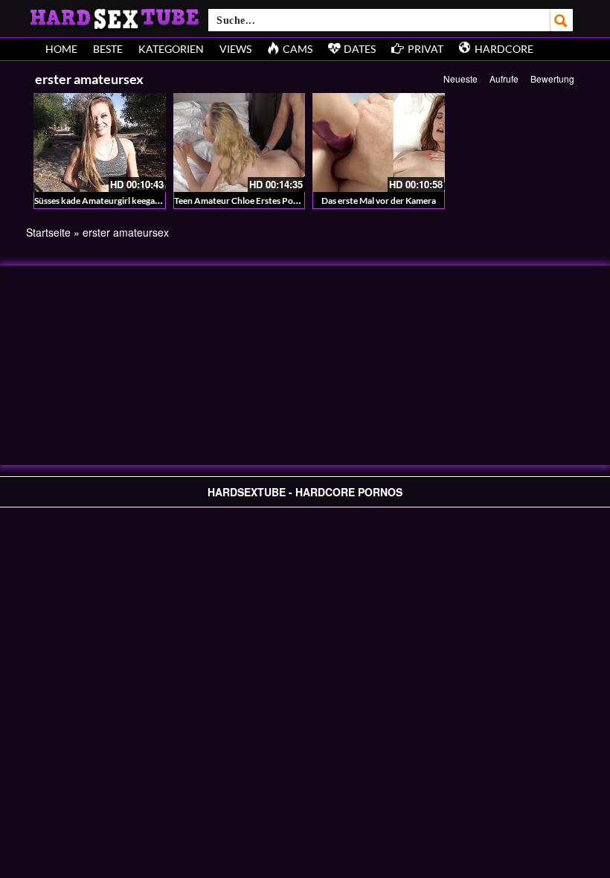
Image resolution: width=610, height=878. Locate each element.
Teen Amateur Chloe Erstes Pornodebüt (252, 200)
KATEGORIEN (171, 48)
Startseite (48, 232)
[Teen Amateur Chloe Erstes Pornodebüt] (239, 142)
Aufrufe (503, 78)
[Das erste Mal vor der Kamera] (378, 142)
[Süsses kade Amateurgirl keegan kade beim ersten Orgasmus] (99, 142)
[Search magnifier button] (561, 20)
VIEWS (235, 48)
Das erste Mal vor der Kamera (378, 200)
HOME (61, 48)
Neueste (460, 78)
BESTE (108, 48)
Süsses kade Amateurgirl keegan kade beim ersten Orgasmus (152, 200)
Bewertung (552, 78)
